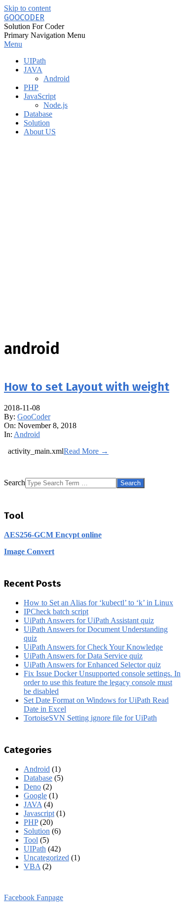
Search (14, 482)
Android (27, 434)
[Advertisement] (92, 236)
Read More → (86, 451)
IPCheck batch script (56, 611)
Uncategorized (46, 857)
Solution (37, 831)
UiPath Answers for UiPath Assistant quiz (89, 620)
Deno (32, 787)
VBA (32, 866)
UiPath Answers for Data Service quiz (83, 656)
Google (35, 795)
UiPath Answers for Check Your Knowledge (93, 647)
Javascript (39, 813)
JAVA (33, 804)
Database (38, 778)
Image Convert (29, 551)
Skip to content (27, 8)
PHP (31, 822)
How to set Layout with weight (86, 387)
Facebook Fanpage (33, 897)
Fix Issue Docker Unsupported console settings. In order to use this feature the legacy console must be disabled (102, 682)
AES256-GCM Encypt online (53, 535)
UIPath (35, 849)
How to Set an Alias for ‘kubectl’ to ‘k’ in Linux (98, 602)
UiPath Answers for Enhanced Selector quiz (92, 664)
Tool (31, 840)
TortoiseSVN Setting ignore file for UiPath (90, 718)
